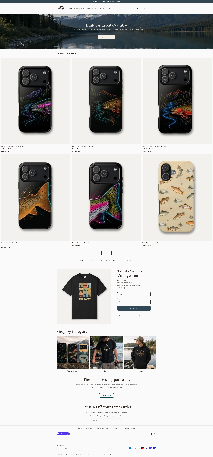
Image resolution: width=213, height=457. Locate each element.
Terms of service (104, 454)
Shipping (119, 282)
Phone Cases (72, 371)
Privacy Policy (119, 428)
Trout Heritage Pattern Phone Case (152, 243)
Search (80, 428)
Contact (90, 428)
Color (118, 291)
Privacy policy (95, 454)
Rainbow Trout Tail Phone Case (81, 243)
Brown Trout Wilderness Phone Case (83, 146)
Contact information (124, 454)
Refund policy (86, 454)
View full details (144, 315)
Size (118, 298)
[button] (78, 8)
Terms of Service (130, 428)
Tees (105, 371)
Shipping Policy (99, 428)
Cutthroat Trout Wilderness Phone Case (154, 146)
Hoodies (139, 371)
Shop (85, 428)
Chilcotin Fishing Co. (66, 454)
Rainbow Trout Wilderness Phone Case (12, 146)
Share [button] (120, 315)
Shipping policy (114, 454)
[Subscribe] (119, 421)
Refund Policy (109, 428)
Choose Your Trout (106, 37)
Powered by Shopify (77, 454)
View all (106, 253)
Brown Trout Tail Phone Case (10, 243)
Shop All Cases (107, 395)
